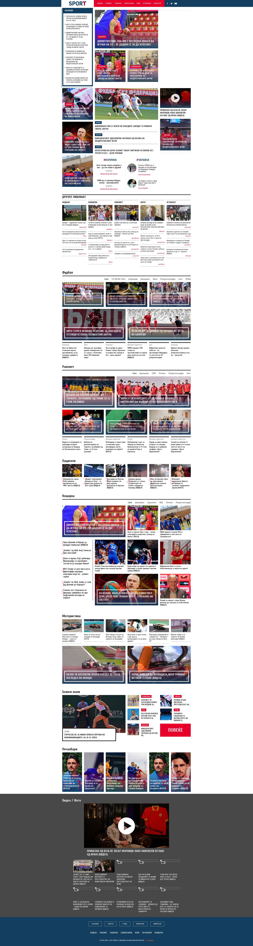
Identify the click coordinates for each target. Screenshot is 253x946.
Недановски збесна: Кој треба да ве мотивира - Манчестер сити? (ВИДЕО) (126, 234)
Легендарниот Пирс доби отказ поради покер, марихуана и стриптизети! (98, 258)
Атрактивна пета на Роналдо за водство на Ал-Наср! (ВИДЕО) (125, 904)
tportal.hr (83, 245)
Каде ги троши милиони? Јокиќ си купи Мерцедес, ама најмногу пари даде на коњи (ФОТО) (100, 236)
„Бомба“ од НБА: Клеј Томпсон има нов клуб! (77, 551)
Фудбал (100, 3)
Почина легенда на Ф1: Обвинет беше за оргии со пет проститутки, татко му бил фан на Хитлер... (152, 226)
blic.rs (84, 236)
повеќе (175, 730)
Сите (106, 279)
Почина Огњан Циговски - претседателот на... (182, 702)
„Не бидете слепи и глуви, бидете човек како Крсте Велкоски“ (147, 183)
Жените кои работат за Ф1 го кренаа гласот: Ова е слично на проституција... (151, 238)
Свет (180, 279)
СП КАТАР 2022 (118, 279)
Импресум (157, 924)
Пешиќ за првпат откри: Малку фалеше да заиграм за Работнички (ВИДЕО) (174, 602)
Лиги (155, 279)
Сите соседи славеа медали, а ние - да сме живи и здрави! (108, 166)
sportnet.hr (135, 227)
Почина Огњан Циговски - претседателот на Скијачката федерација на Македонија (77, 112)
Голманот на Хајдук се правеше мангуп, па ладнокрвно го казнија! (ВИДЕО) (104, 905)
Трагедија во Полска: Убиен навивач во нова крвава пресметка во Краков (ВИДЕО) (115, 483)
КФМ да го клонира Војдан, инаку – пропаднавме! (109, 181)
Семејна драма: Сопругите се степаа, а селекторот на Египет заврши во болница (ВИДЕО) (136, 483)
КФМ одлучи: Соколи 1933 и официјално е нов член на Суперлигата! (77, 181)
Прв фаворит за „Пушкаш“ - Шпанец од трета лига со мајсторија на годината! (147, 907)
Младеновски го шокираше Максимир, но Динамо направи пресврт (115, 783)
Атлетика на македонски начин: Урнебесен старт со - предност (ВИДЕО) (177, 251)
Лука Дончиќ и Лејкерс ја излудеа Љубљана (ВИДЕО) (75, 543)
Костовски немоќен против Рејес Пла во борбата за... (149, 715)
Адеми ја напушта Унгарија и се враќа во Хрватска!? (93, 784)
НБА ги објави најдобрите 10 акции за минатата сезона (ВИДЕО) (147, 878)
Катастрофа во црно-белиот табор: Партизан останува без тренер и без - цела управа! (115, 351)
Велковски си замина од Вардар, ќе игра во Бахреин (76, 52)
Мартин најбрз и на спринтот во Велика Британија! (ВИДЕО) (178, 637)
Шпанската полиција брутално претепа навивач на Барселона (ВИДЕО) (168, 299)
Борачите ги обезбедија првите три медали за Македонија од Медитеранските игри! (75, 60)
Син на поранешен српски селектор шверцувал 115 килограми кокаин (74, 233)
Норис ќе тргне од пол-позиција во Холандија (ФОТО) (92, 637)
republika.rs (109, 229)
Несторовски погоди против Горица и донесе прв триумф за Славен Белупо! (136, 783)
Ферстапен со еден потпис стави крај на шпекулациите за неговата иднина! (136, 638)
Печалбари (147, 3)
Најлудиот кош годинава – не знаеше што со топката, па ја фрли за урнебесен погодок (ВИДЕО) (169, 907)
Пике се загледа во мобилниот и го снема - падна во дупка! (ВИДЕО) (83, 905)
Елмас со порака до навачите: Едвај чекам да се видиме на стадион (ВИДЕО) (180, 783)
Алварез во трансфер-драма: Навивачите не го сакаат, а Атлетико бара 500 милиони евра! (93, 353)
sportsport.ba (135, 249)
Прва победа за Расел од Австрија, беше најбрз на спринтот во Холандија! (114, 637)
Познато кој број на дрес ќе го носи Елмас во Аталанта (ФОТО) (159, 784)
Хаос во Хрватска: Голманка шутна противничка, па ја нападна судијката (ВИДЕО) (70, 353)
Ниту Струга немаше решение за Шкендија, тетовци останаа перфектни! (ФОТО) (77, 26)
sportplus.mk (135, 238)
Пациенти (157, 3)
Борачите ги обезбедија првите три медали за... (149, 702)
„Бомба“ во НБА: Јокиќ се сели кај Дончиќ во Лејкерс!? (77, 583)
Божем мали (129, 3)
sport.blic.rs (188, 245)
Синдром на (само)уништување (124, 254)
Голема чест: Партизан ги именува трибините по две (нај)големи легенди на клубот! (75, 594)
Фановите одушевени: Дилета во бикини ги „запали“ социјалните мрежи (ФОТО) (180, 483)
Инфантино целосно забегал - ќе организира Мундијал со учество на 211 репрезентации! (158, 353)
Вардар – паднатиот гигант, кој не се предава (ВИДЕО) (74, 224)
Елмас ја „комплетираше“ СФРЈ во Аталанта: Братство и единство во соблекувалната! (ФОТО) (72, 781)
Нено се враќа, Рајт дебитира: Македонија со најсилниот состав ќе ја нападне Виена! (76, 561)
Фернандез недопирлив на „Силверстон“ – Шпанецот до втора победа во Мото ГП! (158, 638)
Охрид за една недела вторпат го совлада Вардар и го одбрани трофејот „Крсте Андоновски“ (169, 426)
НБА (161, 502)
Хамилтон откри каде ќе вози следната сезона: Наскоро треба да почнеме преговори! (152, 249)
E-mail (175, 3)
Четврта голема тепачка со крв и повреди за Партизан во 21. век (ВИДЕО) (100, 225)
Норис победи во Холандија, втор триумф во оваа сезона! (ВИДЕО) (158, 676)
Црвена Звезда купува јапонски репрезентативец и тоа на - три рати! (180, 351)
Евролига (151, 502)
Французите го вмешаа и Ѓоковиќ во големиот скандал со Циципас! (178, 242)
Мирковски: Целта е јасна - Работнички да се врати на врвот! (174, 567)
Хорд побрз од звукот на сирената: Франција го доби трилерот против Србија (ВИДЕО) (141, 568)
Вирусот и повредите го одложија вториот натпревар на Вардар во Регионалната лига (77, 71)
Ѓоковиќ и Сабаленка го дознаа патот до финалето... (181, 716)
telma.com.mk (82, 227)
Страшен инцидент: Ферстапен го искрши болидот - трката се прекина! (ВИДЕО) (70, 638)
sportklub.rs (161, 264)
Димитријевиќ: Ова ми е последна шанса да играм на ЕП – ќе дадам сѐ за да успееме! (77, 36)
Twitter (171, 3)
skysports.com (82, 254)
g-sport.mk (136, 256)
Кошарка (118, 3)
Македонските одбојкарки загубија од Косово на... (149, 732)
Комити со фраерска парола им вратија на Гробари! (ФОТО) (179, 224)
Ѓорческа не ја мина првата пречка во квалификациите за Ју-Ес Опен (76, 18)
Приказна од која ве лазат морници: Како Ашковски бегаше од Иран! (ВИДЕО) (173, 113)
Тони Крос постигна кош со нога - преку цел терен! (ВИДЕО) (168, 876)
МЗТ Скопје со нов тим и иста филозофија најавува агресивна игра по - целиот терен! (76, 573)
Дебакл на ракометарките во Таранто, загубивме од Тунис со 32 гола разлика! (77, 80)
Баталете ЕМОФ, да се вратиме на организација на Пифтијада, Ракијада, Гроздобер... (147, 168)
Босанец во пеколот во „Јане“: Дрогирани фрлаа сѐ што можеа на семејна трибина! (126, 245)
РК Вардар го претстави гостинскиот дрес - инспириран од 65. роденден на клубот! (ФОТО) (82, 426)
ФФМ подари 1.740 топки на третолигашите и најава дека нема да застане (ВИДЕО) (137, 353)
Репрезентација (167, 279)
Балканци (133, 279)
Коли (138, 3)
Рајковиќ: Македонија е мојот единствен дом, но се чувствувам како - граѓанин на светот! (77, 146)
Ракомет (109, 3)
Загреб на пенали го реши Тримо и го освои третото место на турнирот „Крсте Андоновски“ (180, 447)
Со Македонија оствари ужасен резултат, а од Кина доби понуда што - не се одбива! (99, 247)
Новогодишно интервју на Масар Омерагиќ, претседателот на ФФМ (125, 879)
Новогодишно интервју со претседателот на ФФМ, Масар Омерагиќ (104, 878)
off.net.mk (188, 256)
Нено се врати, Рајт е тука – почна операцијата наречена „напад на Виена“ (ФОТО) (77, 45)
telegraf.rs (109, 240)
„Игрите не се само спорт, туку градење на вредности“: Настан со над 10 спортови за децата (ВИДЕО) (83, 879)
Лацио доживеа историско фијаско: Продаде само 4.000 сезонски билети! (123, 299)
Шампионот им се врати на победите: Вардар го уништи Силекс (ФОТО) (79, 299)
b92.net (110, 251)
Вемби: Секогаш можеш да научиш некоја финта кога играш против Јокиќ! (109, 568)
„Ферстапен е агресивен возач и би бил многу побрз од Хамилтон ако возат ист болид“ (152, 260)
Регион (162, 373)
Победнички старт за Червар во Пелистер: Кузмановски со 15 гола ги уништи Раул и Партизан (126, 426)
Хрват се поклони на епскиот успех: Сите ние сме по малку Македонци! (74, 242)
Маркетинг (140, 924)
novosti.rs (188, 236)
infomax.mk (188, 227)
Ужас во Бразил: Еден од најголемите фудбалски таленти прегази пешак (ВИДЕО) (159, 483)
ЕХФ (154, 373)
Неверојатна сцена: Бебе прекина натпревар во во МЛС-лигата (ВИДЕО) (71, 482)
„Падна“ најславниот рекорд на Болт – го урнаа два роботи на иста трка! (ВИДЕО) (93, 482)
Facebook (167, 3)
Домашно (145, 279)
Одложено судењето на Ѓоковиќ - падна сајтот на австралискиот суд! (179, 233)
